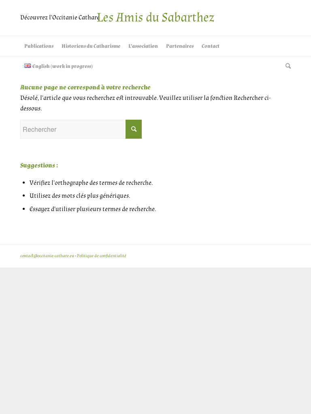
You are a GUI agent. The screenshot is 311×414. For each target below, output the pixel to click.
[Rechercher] (286, 66)
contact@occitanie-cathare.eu (47, 256)
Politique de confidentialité (101, 256)
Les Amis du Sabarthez (155, 17)
